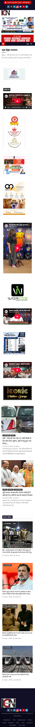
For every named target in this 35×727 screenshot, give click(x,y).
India (27, 40)
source (13, 40)
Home (4, 52)
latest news (7, 38)
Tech (23, 723)
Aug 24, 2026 (8, 555)
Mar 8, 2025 (8, 498)
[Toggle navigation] (28, 44)
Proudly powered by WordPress (10, 713)
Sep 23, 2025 (8, 446)
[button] (32, 44)
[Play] (5, 107)
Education (29, 723)
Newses (29, 713)
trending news (21, 40)
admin (17, 446)
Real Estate (13, 725)
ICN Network (6, 435)
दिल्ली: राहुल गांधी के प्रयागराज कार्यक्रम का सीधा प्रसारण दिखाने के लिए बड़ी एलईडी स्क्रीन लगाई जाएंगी (16, 594)
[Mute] (26, 107)
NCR (14, 720)
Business (11, 723)
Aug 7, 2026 (8, 597)
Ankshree (17, 597)
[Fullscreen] (29, 107)
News (13, 435)
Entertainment (21, 720)
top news (7, 40)
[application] (17, 101)
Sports (4, 723)
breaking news (16, 38)
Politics (10, 489)
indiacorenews (26, 38)
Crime (17, 723)
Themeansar (17, 716)
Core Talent (21, 725)
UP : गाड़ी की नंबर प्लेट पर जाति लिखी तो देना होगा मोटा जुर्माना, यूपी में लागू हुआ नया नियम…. (17, 441)
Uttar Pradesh (18, 489)
